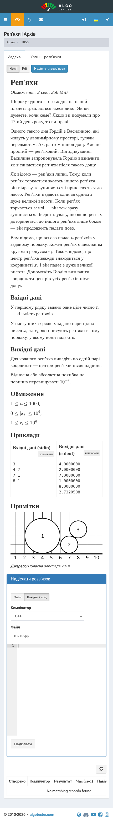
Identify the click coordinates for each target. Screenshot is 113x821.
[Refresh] (101, 769)
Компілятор (21, 608)
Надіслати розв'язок (49, 68)
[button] (5, 19)
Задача (14, 57)
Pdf (24, 68)
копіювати (46, 454)
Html (13, 68)
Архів (11, 42)
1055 (25, 42)
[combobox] (47, 616)
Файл (18, 597)
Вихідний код (37, 597)
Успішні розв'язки (45, 57)
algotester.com (42, 814)
